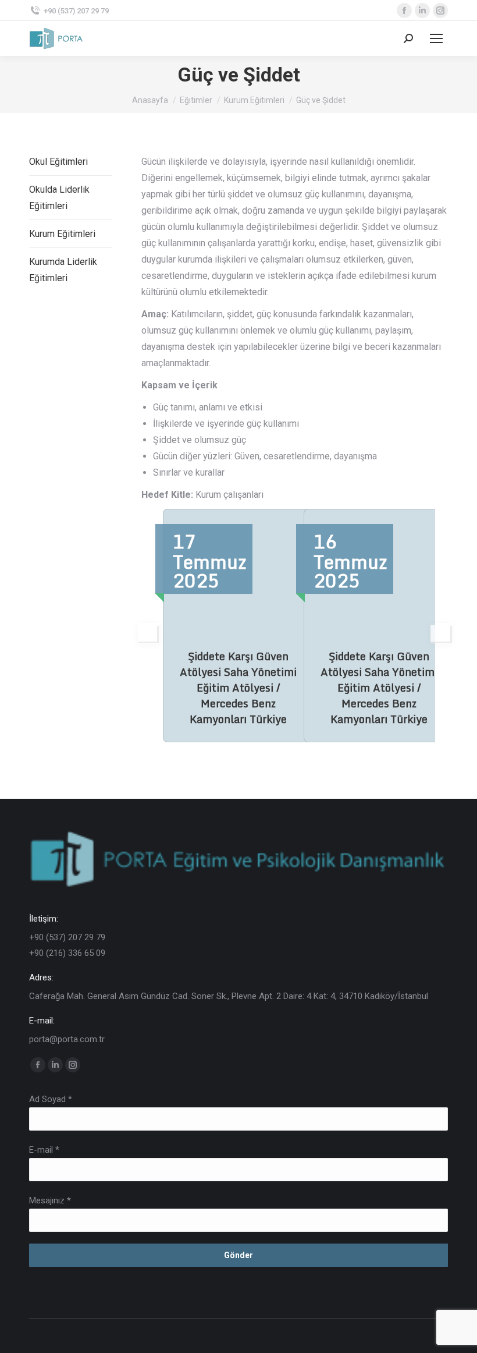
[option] (224, 625)
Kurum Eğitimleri (62, 233)
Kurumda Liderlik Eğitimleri (63, 270)
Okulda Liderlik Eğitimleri (59, 197)
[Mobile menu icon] (436, 38)
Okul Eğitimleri (58, 161)
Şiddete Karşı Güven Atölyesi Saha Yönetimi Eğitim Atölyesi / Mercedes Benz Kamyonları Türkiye (238, 687)
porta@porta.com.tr (67, 1039)
